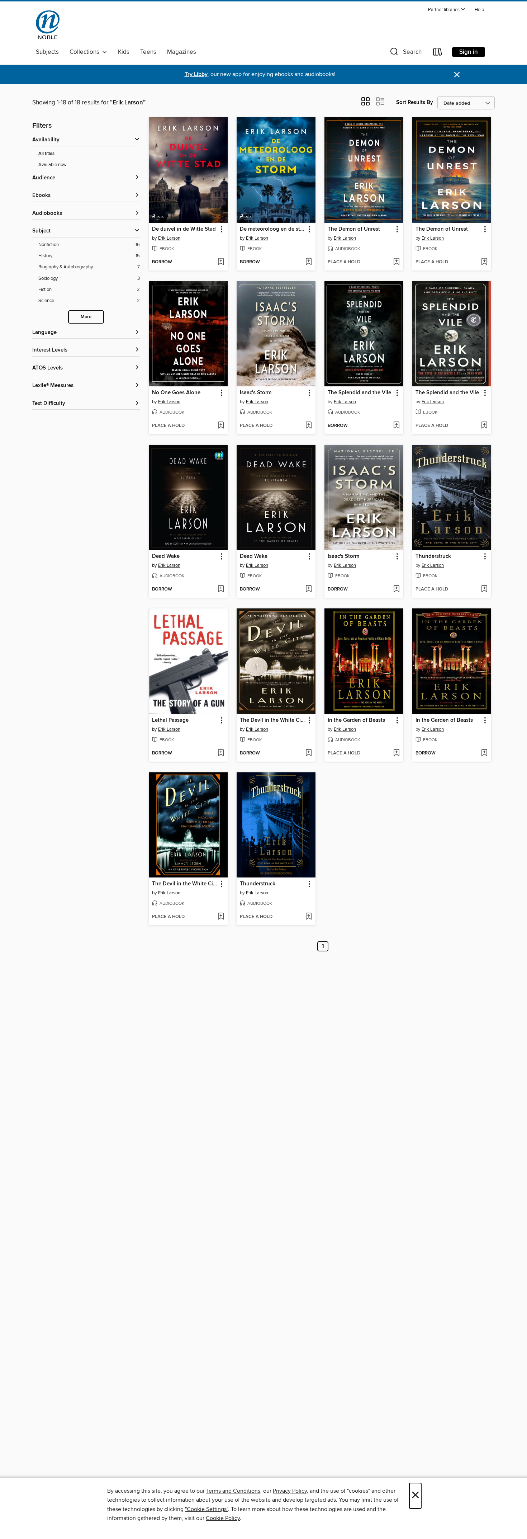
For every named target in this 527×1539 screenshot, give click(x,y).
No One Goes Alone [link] (176, 393)
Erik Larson (169, 238)
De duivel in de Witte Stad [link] (184, 229)
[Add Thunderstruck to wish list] (484, 589)
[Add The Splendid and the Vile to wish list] (396, 425)
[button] (446, 10)
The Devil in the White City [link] (272, 720)
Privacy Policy (290, 1491)
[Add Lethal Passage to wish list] (220, 753)
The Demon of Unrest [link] (354, 229)
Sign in (468, 52)
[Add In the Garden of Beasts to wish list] (396, 753)
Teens (148, 52)
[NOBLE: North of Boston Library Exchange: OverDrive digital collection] (47, 25)
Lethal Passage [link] (170, 720)
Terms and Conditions (233, 1491)
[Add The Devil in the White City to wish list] (308, 753)
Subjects (47, 52)
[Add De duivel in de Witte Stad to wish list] (220, 262)
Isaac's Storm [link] (255, 393)
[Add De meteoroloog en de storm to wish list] (308, 262)
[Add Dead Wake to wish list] (220, 589)
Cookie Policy (223, 1518)
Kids (123, 52)
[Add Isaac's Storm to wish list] (308, 425)
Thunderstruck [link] (433, 556)
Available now (52, 165)
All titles (46, 154)
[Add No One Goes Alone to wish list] (220, 425)
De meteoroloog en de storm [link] (272, 229)
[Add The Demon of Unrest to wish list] (396, 262)
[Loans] (437, 53)
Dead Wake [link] (166, 556)
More (86, 317)
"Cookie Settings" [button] (206, 1509)
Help (479, 10)
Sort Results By (414, 102)
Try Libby (196, 74)
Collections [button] (86, 52)
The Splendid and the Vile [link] (359, 393)
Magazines (181, 52)
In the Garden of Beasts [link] (356, 720)
